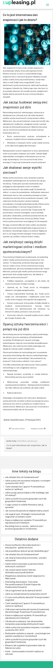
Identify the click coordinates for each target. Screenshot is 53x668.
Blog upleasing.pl (30, 441)
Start (20, 441)
